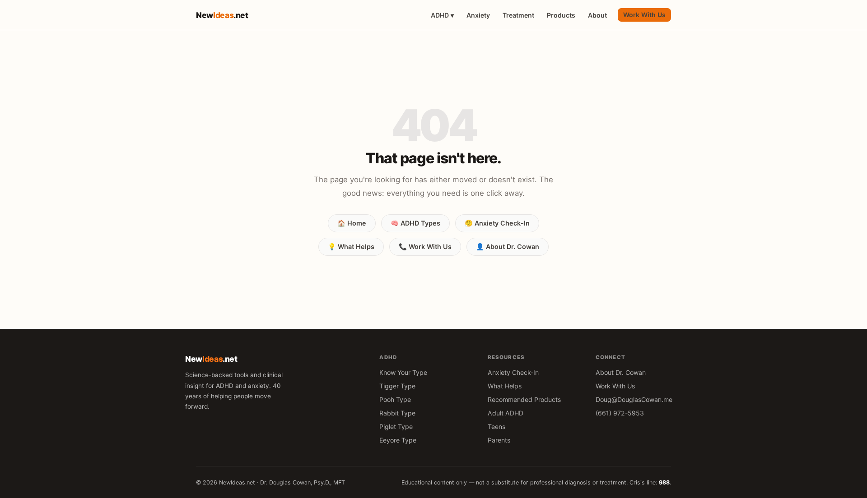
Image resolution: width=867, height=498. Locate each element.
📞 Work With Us (425, 246)
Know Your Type (403, 372)
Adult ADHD (505, 413)
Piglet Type (396, 426)
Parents (499, 440)
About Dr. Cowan (621, 372)
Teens (496, 426)
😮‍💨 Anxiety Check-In (497, 223)
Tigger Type (397, 386)
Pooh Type (395, 399)
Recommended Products (524, 399)
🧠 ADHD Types (415, 223)
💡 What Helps (351, 246)
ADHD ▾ (442, 15)
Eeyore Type (397, 440)
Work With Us (644, 14)
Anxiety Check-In (513, 372)
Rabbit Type (397, 413)
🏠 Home (351, 223)
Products (561, 15)
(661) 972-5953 (620, 413)
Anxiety (478, 15)
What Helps (505, 386)
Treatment (518, 15)
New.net (222, 15)
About (597, 15)
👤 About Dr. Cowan (507, 246)
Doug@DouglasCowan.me (634, 399)
